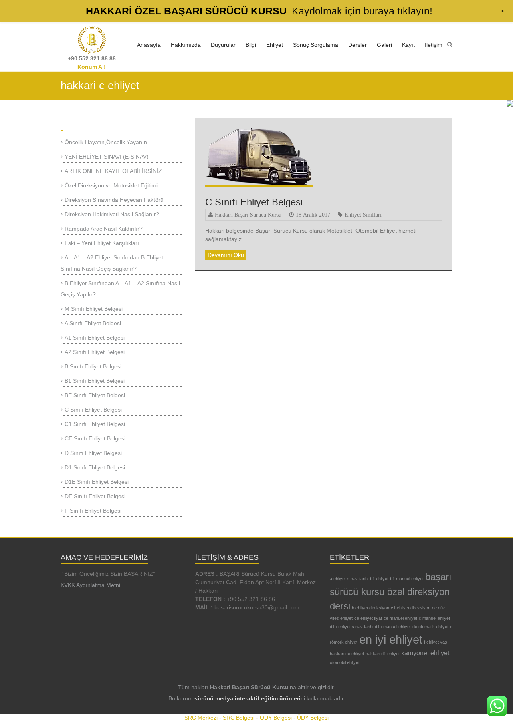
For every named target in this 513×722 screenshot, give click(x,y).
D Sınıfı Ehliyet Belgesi (93, 453)
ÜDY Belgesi (313, 717)
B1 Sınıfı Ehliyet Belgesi (95, 381)
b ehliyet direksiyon (370, 607)
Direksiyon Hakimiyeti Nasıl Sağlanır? (112, 214)
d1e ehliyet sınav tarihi (351, 626)
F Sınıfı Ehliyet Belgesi (93, 510)
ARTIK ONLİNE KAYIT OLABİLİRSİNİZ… (116, 171)
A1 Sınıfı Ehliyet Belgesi (95, 337)
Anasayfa (149, 45)
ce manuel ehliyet (400, 618)
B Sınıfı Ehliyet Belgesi (93, 366)
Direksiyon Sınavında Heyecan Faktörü (114, 200)
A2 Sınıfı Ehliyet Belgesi (95, 352)
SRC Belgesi (238, 717)
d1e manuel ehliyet (393, 626)
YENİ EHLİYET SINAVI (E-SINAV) (107, 156)
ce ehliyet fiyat (368, 618)
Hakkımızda (186, 45)
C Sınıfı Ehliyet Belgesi (254, 202)
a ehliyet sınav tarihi (349, 578)
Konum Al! (91, 67)
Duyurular (223, 45)
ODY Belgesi (276, 717)
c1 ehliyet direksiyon (410, 607)
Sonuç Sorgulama (315, 45)
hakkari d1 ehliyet (383, 653)
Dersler (357, 45)
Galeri (384, 45)
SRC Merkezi (201, 717)
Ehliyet (274, 45)
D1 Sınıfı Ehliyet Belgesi (95, 467)
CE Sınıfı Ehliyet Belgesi (95, 438)
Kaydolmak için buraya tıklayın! (362, 10)
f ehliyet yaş (435, 642)
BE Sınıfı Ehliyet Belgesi (95, 395)
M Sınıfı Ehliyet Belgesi (94, 309)
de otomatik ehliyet (430, 626)
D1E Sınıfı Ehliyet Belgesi (97, 482)
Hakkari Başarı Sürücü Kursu (248, 214)
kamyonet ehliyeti (426, 653)
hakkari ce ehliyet (347, 653)
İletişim (433, 45)
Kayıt (408, 45)
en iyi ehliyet (390, 639)
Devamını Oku (226, 255)
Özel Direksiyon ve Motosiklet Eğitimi (111, 185)
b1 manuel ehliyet (407, 578)
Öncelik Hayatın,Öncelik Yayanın (106, 142)
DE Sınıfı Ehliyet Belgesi (95, 496)
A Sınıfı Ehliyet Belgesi (93, 323)
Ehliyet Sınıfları (363, 214)
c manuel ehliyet (434, 618)
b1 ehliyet (379, 578)
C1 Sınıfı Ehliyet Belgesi (95, 424)
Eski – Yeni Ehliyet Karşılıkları (102, 243)
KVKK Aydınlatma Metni (90, 585)
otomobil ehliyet (345, 662)
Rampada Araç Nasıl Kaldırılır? (104, 228)
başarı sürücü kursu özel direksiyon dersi (391, 591)
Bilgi (251, 45)
